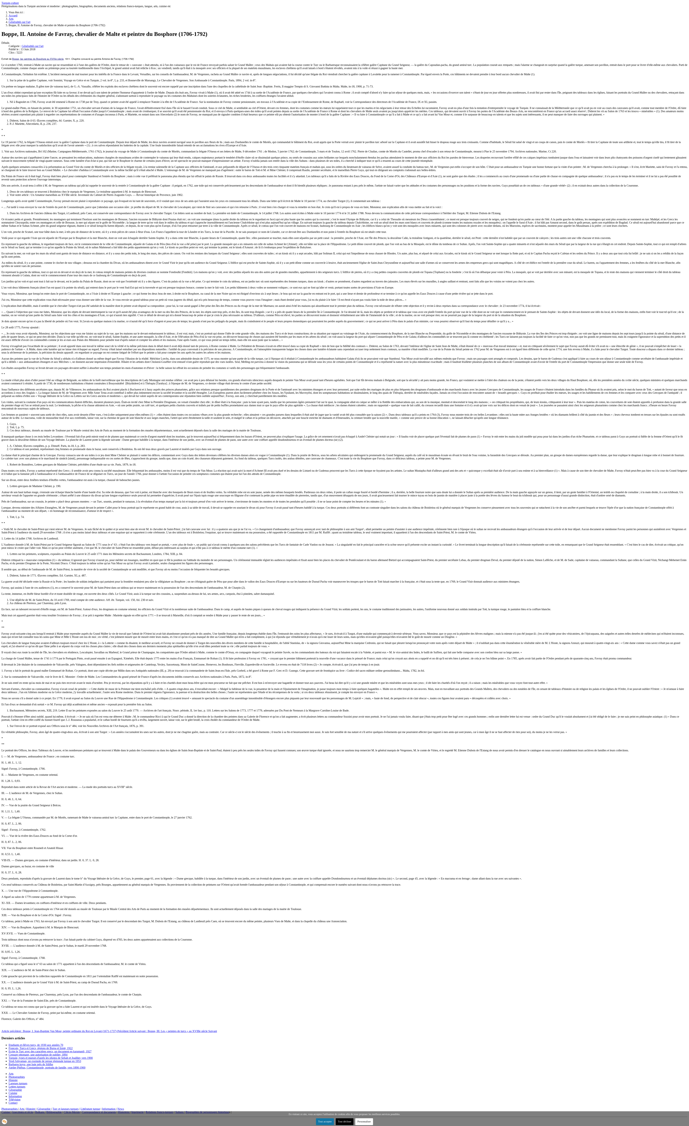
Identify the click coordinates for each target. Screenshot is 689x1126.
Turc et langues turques (65, 1108)
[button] (4, 1121)
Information (15, 1096)
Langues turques (18, 1083)
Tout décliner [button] (344, 1121)
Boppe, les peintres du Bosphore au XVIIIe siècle (38, 59)
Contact (13, 1102)
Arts (11, 1073)
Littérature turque (90, 1108)
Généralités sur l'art (32, 46)
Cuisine (13, 1093)
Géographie (15, 1089)
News (120, 1108)
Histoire (13, 1080)
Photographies (17, 1076)
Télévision (14, 1099)
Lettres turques (17, 1086)
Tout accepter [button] (325, 1121)
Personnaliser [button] (364, 1121)
